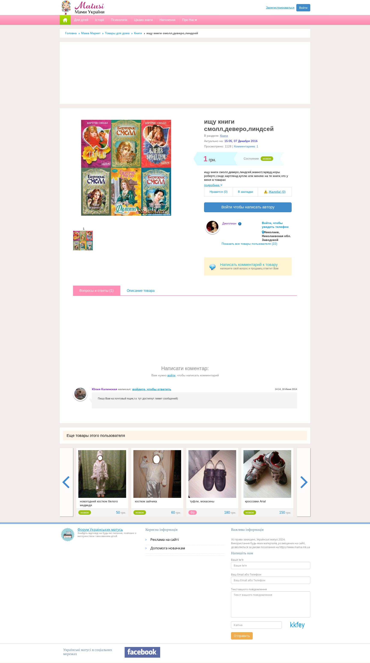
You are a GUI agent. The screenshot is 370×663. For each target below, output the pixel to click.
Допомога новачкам (167, 548)
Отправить (242, 636)
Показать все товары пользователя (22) (249, 243)
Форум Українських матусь (100, 529)
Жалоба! (277, 191)
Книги (138, 33)
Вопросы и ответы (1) (96, 290)
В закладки (245, 191)
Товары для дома (117, 33)
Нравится (219, 191)
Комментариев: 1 (246, 146)
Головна (71, 33)
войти (171, 375)
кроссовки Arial (255, 501)
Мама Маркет (90, 33)
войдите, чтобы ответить (151, 389)
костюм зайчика (146, 501)
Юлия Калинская (104, 389)
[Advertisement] (185, 73)
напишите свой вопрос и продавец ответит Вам (249, 266)
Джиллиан (229, 223)
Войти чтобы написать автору (248, 207)
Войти (303, 7)
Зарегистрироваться (280, 7)
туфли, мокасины (202, 501)
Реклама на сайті (164, 539)
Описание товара (141, 290)
